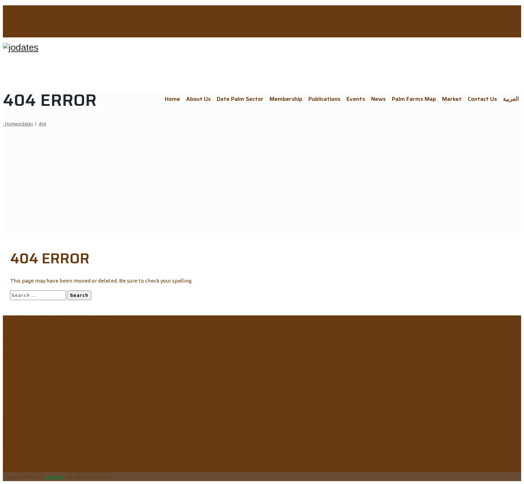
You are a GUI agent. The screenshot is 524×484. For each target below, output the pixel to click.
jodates (55, 477)
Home (172, 98)
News (378, 98)
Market (452, 98)
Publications (324, 98)
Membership (285, 98)
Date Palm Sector (240, 98)
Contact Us (482, 98)
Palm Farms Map (414, 98)
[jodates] (262, 47)
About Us (198, 98)
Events (355, 98)
